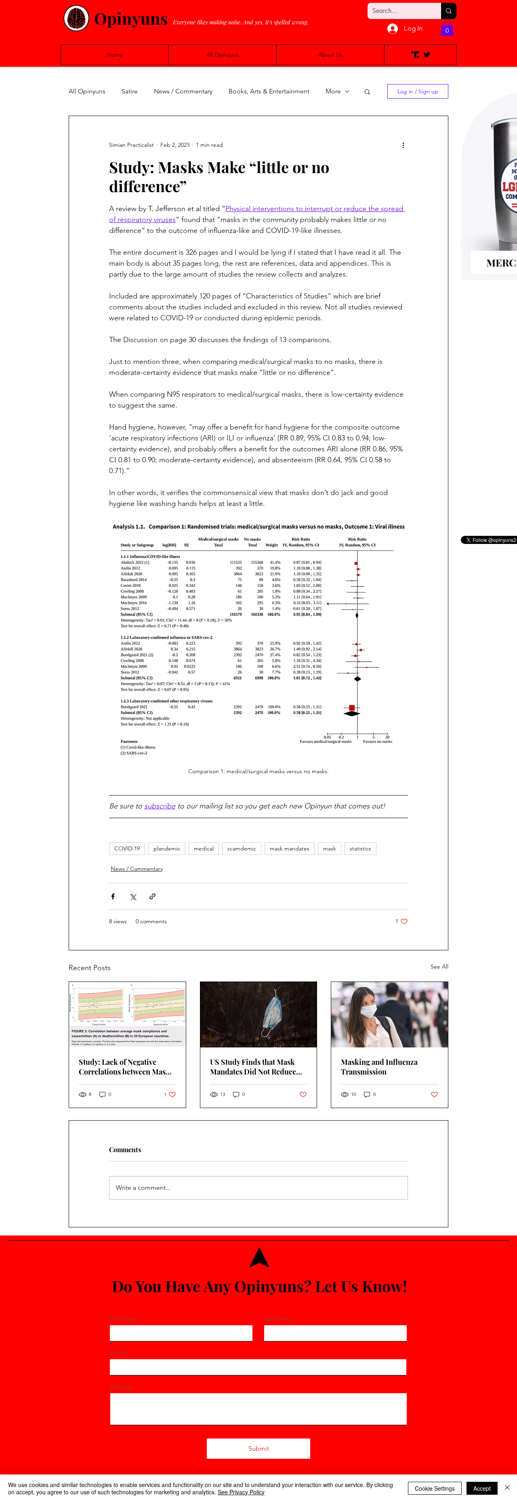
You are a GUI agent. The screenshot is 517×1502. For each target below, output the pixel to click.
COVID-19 (127, 848)
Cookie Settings (435, 1488)
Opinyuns (131, 18)
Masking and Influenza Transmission (379, 1067)
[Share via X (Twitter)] (133, 896)
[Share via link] (152, 896)
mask (329, 848)
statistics (360, 848)
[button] (447, 27)
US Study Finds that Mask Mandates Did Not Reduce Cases (253, 1067)
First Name (124, 1319)
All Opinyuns (87, 91)
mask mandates (289, 848)
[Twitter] (426, 54)
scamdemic (241, 848)
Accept (482, 1488)
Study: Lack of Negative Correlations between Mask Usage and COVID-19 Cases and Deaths (124, 1067)
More (333, 91)
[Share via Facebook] (113, 896)
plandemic (166, 848)
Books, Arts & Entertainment (269, 91)
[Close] (507, 1488)
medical (204, 848)
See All (439, 966)
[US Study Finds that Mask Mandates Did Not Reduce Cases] (258, 1014)
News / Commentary (183, 91)
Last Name (277, 1319)
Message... (124, 1387)
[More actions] (403, 145)
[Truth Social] (415, 54)
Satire (130, 91)
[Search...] (448, 11)
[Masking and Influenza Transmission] (389, 1014)
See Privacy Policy (241, 1492)
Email (116, 1353)
